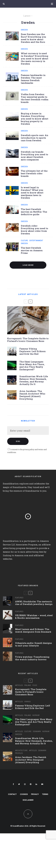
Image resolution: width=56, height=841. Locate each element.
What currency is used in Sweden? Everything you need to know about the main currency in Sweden (34, 58)
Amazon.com (21, 555)
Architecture (21, 750)
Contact (12, 794)
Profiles (19, 753)
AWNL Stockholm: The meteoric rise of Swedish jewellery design (34, 602)
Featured (19, 598)
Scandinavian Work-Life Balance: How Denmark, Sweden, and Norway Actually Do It (33, 380)
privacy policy (28, 449)
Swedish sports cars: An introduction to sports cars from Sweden (34, 138)
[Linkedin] (36, 784)
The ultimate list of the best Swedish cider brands (34, 173)
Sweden (24, 30)
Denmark (37, 731)
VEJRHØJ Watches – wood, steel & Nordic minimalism (34, 616)
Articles (19, 685)
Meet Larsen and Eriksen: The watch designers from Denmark (33, 630)
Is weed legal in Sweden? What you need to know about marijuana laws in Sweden (32, 192)
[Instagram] (25, 784)
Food (34, 685)
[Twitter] (19, 784)
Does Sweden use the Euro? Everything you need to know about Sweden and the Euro (33, 38)
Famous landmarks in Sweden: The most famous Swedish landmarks (33, 79)
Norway (36, 715)
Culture (24, 241)
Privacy (35, 794)
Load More (28, 265)
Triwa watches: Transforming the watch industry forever (32, 658)
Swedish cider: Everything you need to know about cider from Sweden (34, 229)
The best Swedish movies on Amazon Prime (32, 250)
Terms (45, 794)
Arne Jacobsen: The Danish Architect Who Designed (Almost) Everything (32, 395)
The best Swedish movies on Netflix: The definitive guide (34, 212)
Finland (27, 685)
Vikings (27, 702)
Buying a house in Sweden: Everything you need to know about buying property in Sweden (34, 118)
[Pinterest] (30, 784)
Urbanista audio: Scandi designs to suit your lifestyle (33, 644)
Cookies (24, 794)
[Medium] (42, 784)
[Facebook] (13, 784)
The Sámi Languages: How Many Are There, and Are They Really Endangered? (32, 365)
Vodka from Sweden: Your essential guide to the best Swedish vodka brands (34, 98)
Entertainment (36, 241)
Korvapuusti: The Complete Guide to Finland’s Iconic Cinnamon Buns (28, 339)
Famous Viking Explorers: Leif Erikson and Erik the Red (32, 351)
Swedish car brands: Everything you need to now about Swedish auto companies (34, 155)
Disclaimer (28, 800)
